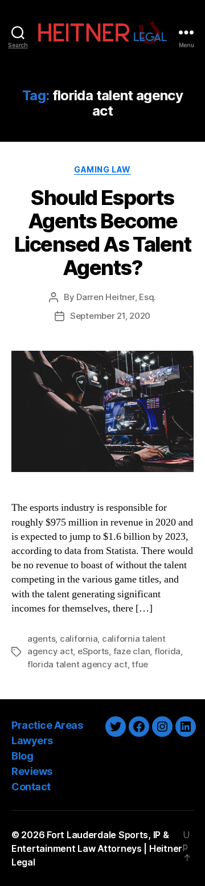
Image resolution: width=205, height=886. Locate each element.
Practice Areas (47, 725)
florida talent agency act (77, 664)
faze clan (131, 651)
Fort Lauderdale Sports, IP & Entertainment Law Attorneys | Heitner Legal (96, 848)
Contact (31, 787)
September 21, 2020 (110, 315)
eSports (93, 651)
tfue (140, 664)
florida (167, 651)
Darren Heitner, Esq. (116, 297)
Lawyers (32, 740)
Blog (22, 756)
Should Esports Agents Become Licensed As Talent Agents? (102, 232)
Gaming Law (102, 169)
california (78, 638)
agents (41, 638)
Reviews (31, 771)
